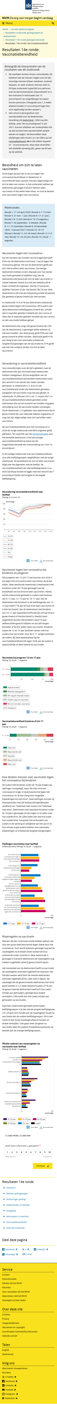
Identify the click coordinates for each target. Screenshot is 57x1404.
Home (5, 29)
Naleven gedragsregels (17, 1193)
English (5, 1350)
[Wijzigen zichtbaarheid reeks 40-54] (8, 544)
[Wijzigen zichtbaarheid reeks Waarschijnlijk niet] (12, 760)
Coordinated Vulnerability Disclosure (19, 1331)
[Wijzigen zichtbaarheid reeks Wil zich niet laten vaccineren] (16, 704)
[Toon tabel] (32, 561)
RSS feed (6, 1372)
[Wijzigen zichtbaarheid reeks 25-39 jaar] (24, 1119)
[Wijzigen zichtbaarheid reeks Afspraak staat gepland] (14, 691)
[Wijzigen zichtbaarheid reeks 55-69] (8, 548)
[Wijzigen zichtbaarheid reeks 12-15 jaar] (23, 923)
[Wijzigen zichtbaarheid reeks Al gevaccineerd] (11, 687)
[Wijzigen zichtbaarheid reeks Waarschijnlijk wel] (12, 752)
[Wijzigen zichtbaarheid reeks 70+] (7, 552)
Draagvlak (11, 1210)
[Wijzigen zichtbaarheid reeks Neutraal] (8, 756)
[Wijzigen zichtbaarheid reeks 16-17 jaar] (38, 923)
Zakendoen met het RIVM (14, 1296)
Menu (9, 23)
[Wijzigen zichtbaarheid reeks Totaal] (8, 557)
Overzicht (10, 1187)
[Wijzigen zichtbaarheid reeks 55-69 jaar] (9, 1123)
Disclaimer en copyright (13, 1327)
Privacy (5, 1318)
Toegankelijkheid (10, 1323)
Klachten (6, 1287)
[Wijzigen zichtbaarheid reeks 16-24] (8, 536)
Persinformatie (9, 1279)
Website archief (9, 1335)
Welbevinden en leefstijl (18, 1205)
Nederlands (7, 1354)
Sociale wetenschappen (22, 29)
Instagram (18, 1393)
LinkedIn (17, 1385)
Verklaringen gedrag (16, 1199)
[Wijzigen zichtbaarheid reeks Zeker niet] (9, 764)
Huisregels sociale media (14, 1300)
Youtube (17, 1389)
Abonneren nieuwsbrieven (15, 1368)
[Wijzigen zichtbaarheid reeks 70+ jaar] (23, 1123)
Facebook (17, 1381)
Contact (6, 1274)
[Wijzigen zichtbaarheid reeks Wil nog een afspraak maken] (16, 695)
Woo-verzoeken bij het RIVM (16, 1291)
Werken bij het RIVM (12, 1283)
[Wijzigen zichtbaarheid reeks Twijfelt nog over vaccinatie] (15, 699)
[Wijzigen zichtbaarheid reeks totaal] (35, 1123)
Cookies (6, 1314)
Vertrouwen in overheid (17, 1216)
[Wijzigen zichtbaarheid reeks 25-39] (8, 540)
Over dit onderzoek (15, 1227)
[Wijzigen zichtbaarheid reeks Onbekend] (9, 708)
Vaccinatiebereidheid (16, 1222)
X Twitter (17, 1376)
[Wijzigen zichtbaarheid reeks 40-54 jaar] (39, 1119)
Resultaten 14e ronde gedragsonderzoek (25, 39)
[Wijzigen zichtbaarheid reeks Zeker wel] (9, 747)
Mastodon (17, 1398)
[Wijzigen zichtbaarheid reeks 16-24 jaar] (9, 1119)
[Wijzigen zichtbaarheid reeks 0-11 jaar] (9, 923)
